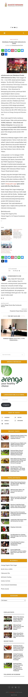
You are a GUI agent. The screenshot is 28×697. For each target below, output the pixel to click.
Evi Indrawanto (12, 692)
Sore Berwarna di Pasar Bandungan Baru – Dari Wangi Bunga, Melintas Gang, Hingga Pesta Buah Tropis (18, 469)
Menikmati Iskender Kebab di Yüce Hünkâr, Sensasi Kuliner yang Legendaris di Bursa (19, 437)
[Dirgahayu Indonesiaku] (5, 529)
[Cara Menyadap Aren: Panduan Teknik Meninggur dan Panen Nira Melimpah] (5, 536)
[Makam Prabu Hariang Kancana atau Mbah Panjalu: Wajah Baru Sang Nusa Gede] (5, 484)
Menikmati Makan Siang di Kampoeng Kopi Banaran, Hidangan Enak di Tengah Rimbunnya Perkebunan (17, 452)
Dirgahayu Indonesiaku (16, 527)
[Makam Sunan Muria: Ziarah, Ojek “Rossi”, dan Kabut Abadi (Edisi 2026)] (5, 499)
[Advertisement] (14, 16)
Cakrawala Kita (5, 573)
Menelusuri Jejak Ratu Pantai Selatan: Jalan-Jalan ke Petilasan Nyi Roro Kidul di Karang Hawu (18, 506)
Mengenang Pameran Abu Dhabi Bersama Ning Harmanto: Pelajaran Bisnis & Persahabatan (6, 250)
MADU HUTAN (5, 581)
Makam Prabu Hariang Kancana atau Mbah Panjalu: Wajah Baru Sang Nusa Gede (18, 484)
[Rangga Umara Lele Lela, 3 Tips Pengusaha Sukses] (14, 328)
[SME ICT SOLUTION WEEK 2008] (19, 233)
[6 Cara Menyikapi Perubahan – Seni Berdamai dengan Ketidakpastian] (5, 544)
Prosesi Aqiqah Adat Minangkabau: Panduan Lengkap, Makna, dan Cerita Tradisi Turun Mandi (18, 551)
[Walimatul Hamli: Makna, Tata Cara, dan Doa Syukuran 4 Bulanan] (5, 491)
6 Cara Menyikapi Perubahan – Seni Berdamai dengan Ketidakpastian (18, 543)
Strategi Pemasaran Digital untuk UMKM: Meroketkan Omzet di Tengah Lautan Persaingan (18, 444)
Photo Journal (5, 589)
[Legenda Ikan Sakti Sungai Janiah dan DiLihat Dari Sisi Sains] (5, 521)
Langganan (6, 405)
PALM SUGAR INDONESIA (9, 585)
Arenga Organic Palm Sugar (9, 565)
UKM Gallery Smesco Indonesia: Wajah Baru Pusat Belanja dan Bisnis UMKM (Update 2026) (6, 238)
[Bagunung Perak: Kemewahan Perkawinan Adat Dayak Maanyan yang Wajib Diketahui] (5, 514)
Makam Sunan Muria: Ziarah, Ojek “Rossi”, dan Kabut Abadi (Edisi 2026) (19, 499)
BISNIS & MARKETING (14, 39)
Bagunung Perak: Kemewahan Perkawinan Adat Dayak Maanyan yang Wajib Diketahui (18, 513)
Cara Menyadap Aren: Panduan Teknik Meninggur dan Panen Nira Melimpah (19, 536)
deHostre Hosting (6, 577)
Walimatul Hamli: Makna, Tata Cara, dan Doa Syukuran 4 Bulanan (17, 491)
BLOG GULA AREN (6, 569)
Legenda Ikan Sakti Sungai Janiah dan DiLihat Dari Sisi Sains (19, 520)
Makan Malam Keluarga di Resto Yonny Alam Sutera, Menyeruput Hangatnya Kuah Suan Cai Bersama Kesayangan (18, 461)
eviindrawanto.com (17, 45)
